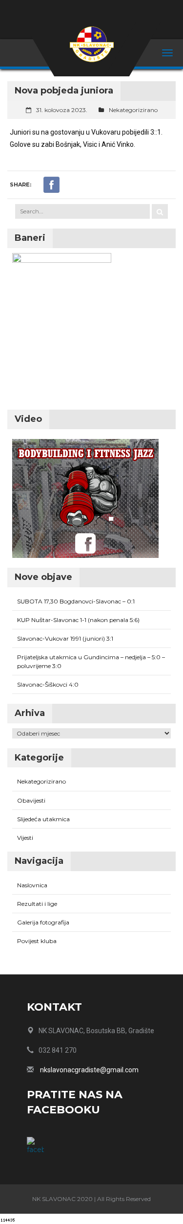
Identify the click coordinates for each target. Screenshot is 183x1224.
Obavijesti (31, 800)
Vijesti (25, 837)
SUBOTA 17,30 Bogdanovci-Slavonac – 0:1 (76, 601)
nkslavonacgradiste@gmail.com (89, 1070)
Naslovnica (32, 885)
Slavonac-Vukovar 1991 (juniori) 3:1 (65, 638)
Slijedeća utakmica (43, 819)
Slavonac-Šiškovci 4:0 (48, 684)
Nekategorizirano (133, 110)
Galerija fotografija (43, 922)
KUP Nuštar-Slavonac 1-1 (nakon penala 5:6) (78, 620)
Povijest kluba (37, 941)
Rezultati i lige (37, 903)
